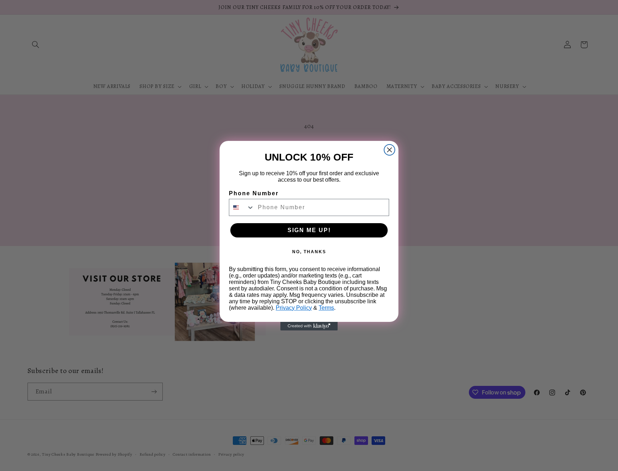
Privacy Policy (294, 308)
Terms (326, 308)
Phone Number (254, 193)
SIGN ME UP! (309, 230)
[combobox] (241, 207)
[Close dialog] (389, 149)
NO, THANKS (309, 251)
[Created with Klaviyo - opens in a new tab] (309, 326)
